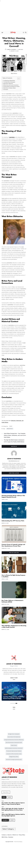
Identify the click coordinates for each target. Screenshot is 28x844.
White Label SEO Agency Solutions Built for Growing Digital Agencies (13, 815)
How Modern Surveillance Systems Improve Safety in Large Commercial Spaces (13, 803)
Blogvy (20, 841)
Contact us (4, 834)
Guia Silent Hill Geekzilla (14, 736)
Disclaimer (10, 837)
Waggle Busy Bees (13, 756)
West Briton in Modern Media (9, 88)
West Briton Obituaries (8, 83)
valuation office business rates (13, 753)
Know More (6, 792)
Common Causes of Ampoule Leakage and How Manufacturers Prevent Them (13, 545)
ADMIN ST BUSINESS (11, 49)
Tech (5, 692)
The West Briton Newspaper (9, 82)
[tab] (4, 797)
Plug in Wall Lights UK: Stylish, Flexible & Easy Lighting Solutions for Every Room (13, 809)
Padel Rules (14, 745)
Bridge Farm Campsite (13, 734)
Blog (11, 426)
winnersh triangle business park (14, 759)
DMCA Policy (5, 837)
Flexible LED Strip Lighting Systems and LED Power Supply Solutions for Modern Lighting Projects (13, 696)
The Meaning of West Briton (9, 80)
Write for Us (15, 834)
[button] (11, 703)
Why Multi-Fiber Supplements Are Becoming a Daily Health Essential (14, 626)
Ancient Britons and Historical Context (11, 86)
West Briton (10, 428)
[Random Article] (23, 32)
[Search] (25, 32)
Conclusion (5, 89)
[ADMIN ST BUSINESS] (14, 453)
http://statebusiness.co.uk (14, 461)
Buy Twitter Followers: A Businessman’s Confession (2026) (12, 601)
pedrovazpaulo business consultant (14, 748)
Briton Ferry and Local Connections (11, 85)
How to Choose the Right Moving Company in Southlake (13, 576)
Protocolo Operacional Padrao (13, 751)
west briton (12, 137)
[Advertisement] (14, 16)
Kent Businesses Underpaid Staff (14, 742)
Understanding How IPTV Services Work (13, 521)
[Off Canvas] (2, 32)
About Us (9, 834)
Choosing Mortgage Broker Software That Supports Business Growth (13, 496)
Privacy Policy (22, 834)
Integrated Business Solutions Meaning (13, 739)
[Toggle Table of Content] (17, 78)
